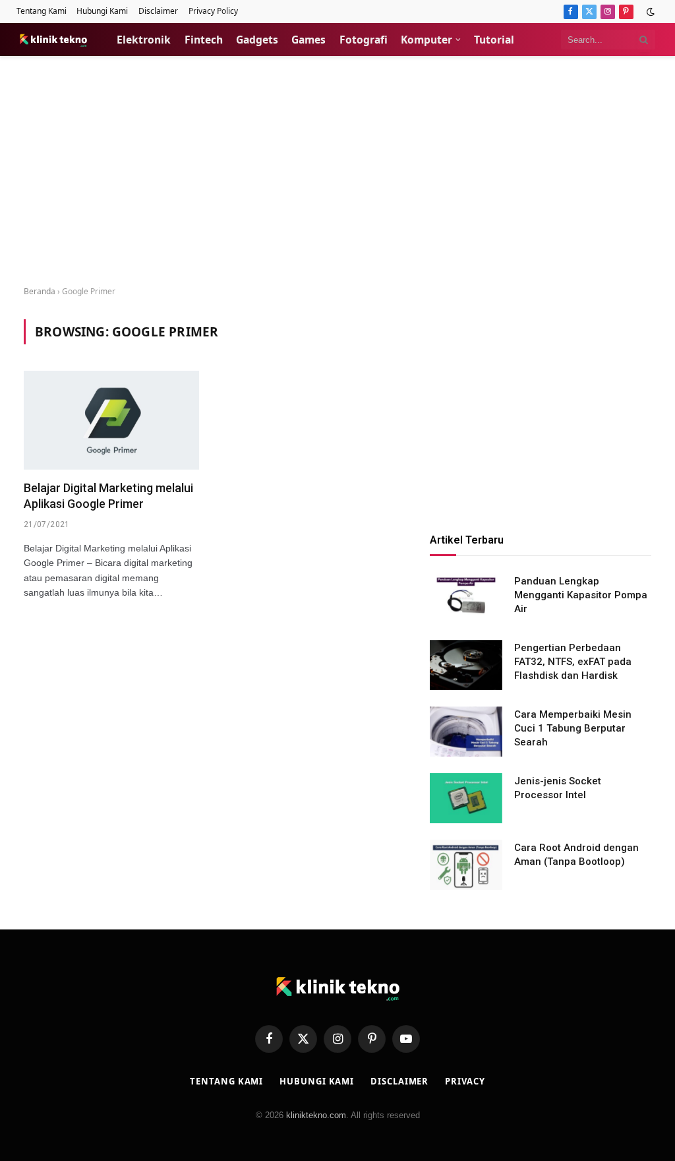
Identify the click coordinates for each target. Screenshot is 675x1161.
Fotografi (363, 39)
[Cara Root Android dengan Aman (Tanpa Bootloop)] (466, 865)
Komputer (426, 39)
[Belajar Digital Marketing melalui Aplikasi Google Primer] (111, 420)
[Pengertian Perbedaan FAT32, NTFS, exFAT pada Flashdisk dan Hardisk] (466, 665)
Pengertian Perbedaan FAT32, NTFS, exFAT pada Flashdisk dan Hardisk (572, 662)
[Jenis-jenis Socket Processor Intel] (466, 798)
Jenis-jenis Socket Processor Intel (557, 788)
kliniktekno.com (316, 1115)
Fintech (204, 39)
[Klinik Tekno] (53, 39)
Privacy (464, 1081)
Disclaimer (158, 10)
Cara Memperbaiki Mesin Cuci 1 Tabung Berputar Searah (572, 728)
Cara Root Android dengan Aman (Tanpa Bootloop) (576, 854)
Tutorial (494, 39)
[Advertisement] (337, 171)
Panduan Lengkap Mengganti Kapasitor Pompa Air (580, 595)
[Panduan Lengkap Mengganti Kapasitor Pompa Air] (466, 598)
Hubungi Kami (102, 10)
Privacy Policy (213, 10)
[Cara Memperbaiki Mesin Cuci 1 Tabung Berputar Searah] (466, 731)
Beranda (39, 291)
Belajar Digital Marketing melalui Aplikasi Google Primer (108, 496)
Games (308, 39)
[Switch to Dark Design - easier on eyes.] (649, 11)
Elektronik (144, 39)
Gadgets (257, 39)
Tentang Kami (41, 10)
